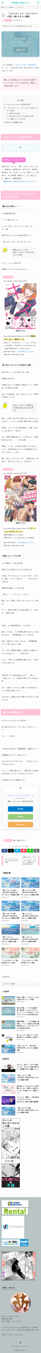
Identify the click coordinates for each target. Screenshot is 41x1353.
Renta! (20, 817)
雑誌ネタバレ (21, 840)
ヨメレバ (23, 798)
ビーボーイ (8, 20)
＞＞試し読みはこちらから (24, 351)
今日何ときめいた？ (20, 3)
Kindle (20, 809)
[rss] (20, 1342)
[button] (5, 851)
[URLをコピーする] (36, 851)
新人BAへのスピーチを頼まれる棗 (21, 116)
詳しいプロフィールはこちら (13, 1334)
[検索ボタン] (38, 3)
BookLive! (20, 824)
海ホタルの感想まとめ (15, 122)
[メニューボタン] (2, 3)
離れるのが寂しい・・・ (18, 113)
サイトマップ (25, 1346)
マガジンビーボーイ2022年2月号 (18, 104)
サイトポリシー (16, 1346)
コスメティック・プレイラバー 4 (20, 795)
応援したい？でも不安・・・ (19, 119)
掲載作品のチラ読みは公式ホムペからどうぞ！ (19, 181)
